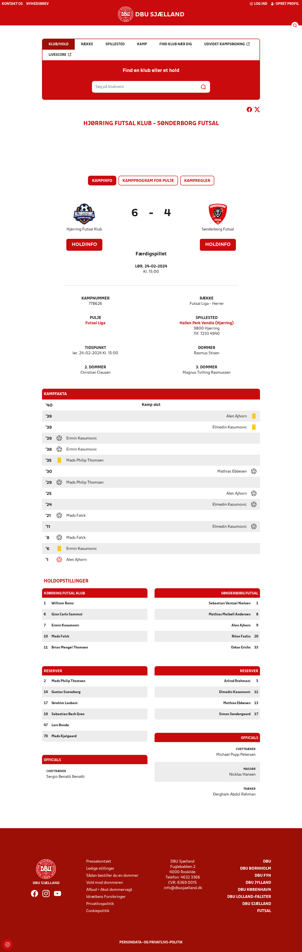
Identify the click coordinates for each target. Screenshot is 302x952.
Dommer (206, 348)
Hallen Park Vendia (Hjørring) (207, 323)
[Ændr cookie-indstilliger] (7, 944)
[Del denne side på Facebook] (249, 110)
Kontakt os (12, 4)
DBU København (254, 890)
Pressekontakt (98, 861)
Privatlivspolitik (100, 904)
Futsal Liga (95, 323)
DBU (267, 861)
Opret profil (287, 4)
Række (207, 298)
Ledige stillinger (100, 869)
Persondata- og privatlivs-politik (151, 942)
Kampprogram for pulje (148, 181)
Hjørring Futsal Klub (84, 229)
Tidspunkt (95, 348)
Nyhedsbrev (37, 4)
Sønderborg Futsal (218, 229)
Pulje (95, 318)
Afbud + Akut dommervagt (109, 890)
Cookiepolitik (97, 911)
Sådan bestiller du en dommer (112, 876)
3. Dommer (206, 367)
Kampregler (197, 181)
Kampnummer (95, 298)
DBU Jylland (258, 883)
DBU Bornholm (255, 869)
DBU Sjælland (256, 904)
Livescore (57, 55)
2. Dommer (95, 367)
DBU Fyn (263, 876)
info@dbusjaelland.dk (183, 888)
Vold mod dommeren (104, 883)
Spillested (207, 318)
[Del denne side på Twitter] (257, 110)
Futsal (264, 911)
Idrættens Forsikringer (106, 897)
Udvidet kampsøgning (224, 44)
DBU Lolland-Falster (249, 897)
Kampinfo (102, 181)
